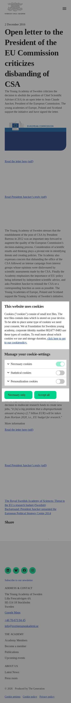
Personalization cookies (24, 381)
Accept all (44, 394)
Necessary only (16, 394)
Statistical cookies (20, 372)
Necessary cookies (21, 364)
